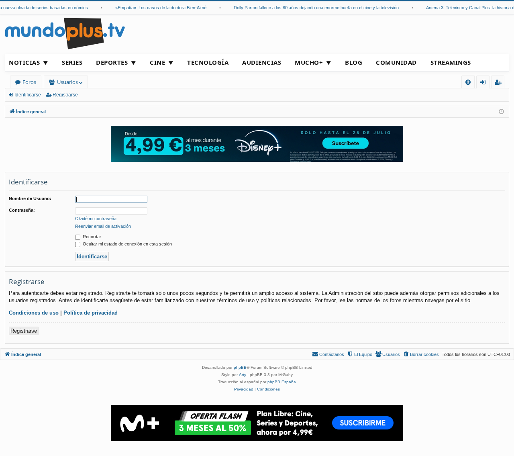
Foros (29, 82)
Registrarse (65, 95)
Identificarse (27, 95)
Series (72, 62)
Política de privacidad (90, 313)
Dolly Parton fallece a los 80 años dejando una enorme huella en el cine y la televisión (311, 7)
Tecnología (207, 62)
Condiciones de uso (34, 313)
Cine (157, 62)
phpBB (240, 367)
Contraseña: (22, 210)
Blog (353, 62)
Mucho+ (309, 62)
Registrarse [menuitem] (499, 83)
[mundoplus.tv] (65, 33)
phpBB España (281, 382)
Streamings (450, 62)
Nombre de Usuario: (30, 198)
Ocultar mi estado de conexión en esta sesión (127, 243)
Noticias (24, 62)
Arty (242, 374)
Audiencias (261, 62)
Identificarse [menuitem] (484, 83)
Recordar (91, 236)
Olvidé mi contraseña (95, 218)
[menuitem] (468, 82)
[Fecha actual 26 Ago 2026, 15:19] (501, 112)
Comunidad (396, 62)
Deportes (112, 62)
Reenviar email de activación (103, 226)
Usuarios (67, 82)
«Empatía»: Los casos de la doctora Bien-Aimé (156, 7)
